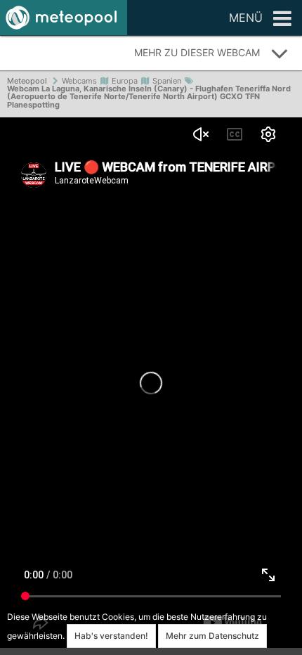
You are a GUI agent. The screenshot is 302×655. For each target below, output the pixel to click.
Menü (246, 18)
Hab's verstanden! (111, 635)
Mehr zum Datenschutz (212, 635)
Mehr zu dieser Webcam (197, 52)
